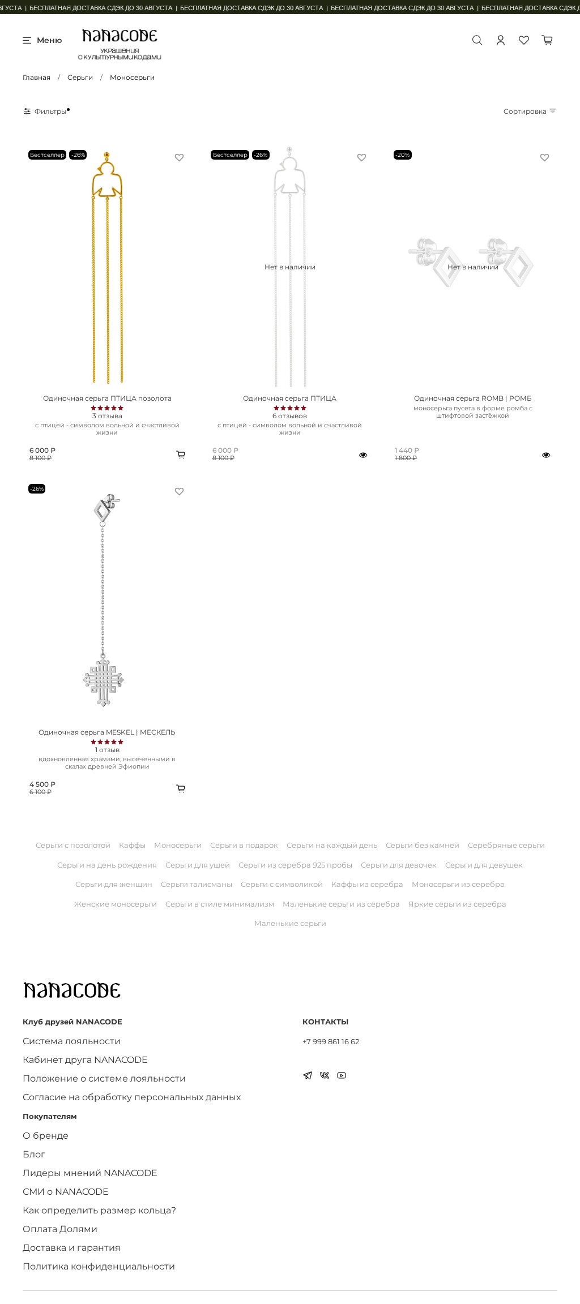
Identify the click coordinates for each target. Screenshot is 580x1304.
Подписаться (369, 754)
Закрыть (211, 754)
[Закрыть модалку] (441, 541)
